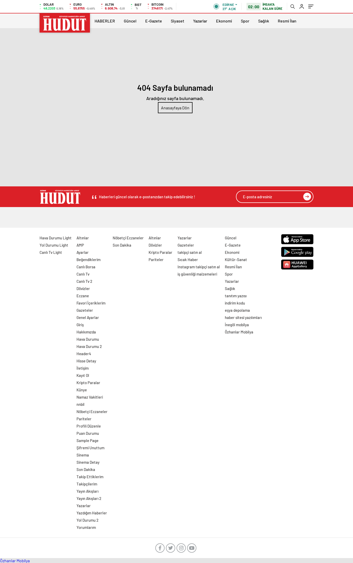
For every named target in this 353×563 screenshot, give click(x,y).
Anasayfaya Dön (175, 107)
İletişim (82, 368)
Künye (81, 389)
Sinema (82, 455)
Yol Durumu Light (54, 245)
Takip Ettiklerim (89, 476)
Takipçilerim (86, 484)
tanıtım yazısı (236, 295)
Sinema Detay (87, 462)
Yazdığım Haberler (91, 513)
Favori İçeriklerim (90, 303)
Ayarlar (82, 252)
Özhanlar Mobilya (239, 332)
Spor (245, 20)
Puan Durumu (87, 433)
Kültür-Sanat (236, 259)
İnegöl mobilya (237, 324)
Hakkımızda (86, 332)
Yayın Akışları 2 (88, 498)
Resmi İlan (287, 20)
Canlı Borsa (85, 266)
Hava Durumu (87, 339)
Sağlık (263, 20)
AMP (80, 245)
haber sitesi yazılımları (243, 317)
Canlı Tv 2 (84, 281)
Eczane (82, 295)
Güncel (130, 20)
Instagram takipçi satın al (199, 266)
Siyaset (177, 20)
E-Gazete (153, 20)
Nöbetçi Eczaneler (92, 411)
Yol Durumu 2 (87, 520)
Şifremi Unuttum (90, 447)
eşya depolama (237, 310)
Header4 (83, 353)
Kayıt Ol (82, 375)
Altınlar (82, 237)
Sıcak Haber (188, 259)
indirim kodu (235, 303)
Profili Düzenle (88, 426)
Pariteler (83, 418)
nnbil (80, 404)
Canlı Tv (82, 274)
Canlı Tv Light (51, 252)
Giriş (80, 324)
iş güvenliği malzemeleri (197, 274)
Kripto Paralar (88, 382)
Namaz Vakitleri (89, 397)
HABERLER (105, 20)
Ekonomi (224, 20)
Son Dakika (85, 469)
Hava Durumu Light (56, 237)
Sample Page (87, 440)
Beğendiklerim (88, 259)
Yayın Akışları (87, 491)
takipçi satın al (190, 252)
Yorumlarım (86, 527)
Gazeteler (84, 310)
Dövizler (83, 288)
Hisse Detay (86, 361)
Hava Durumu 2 (89, 346)
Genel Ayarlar (87, 317)
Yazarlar (200, 20)
